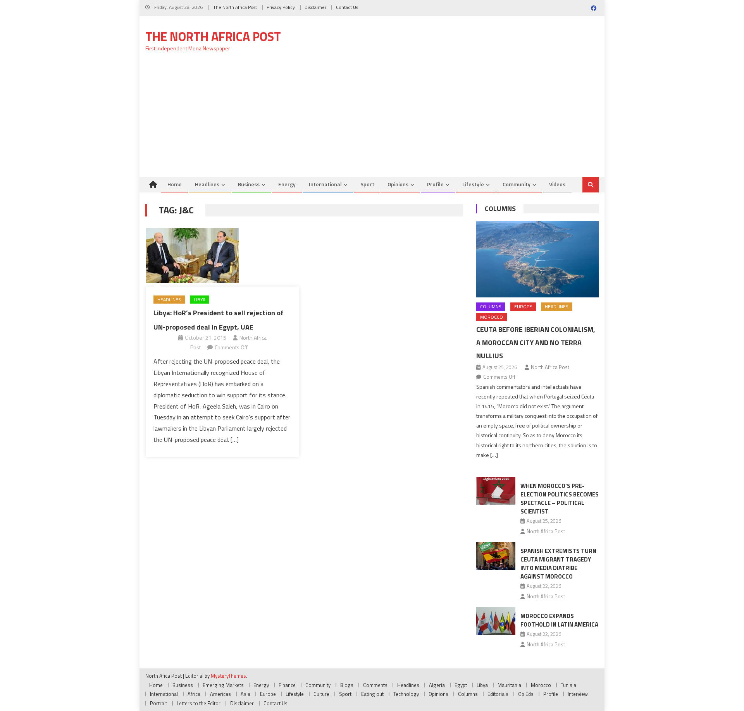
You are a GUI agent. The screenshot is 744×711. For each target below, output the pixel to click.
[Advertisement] (372, 119)
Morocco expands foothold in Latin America (559, 620)
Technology (406, 694)
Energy (287, 184)
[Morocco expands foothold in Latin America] (495, 621)
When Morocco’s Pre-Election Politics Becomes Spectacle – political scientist (559, 498)
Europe (523, 306)
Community (516, 184)
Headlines (207, 184)
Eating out (372, 694)
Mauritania (509, 685)
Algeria (437, 685)
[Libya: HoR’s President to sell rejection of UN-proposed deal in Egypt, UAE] (222, 255)
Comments (375, 685)
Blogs (346, 685)
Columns (500, 208)
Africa (194, 694)
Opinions (398, 184)
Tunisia (568, 685)
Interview (578, 694)
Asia (245, 694)
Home (174, 184)
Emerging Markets (223, 685)
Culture (321, 694)
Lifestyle (473, 184)
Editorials (497, 694)
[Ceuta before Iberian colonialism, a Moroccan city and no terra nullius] (537, 259)
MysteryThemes (228, 676)
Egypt (461, 685)
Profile (435, 184)
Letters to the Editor (198, 703)
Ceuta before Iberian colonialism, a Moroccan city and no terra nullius (535, 342)
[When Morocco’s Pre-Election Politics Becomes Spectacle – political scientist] (495, 491)
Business (249, 184)
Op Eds (526, 694)
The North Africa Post (235, 7)
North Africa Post (550, 367)
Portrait (158, 703)
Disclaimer (315, 7)
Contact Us (347, 7)
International (325, 184)
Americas (220, 694)
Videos (557, 184)
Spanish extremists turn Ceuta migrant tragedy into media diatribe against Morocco (558, 563)
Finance (287, 685)
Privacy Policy (281, 7)
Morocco (491, 317)
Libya (199, 299)
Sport (367, 184)
